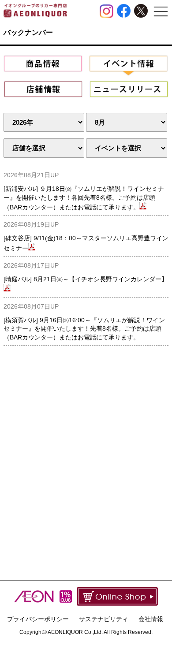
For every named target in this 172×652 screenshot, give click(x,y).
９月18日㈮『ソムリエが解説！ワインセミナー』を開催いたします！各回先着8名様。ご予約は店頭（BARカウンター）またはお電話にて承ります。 (84, 198)
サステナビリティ (103, 618)
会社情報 (150, 618)
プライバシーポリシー (38, 618)
